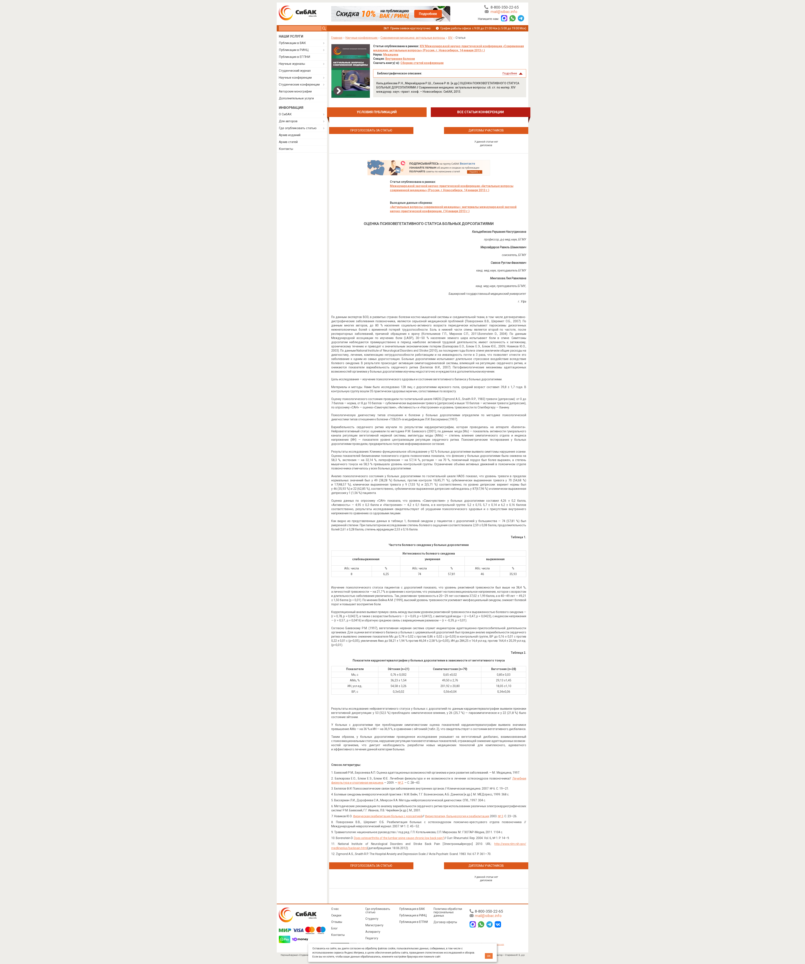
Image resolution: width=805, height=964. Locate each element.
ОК (489, 956)
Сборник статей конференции (422, 63)
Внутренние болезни (400, 58)
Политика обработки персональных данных (448, 912)
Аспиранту (372, 931)
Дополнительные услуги (296, 98)
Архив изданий (289, 135)
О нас (335, 909)
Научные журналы (292, 64)
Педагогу (371, 938)
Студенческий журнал (295, 71)
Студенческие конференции (299, 84)
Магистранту (374, 925)
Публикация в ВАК (412, 909)
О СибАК (285, 114)
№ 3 (500, 816)
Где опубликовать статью (298, 128)
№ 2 (400, 782)
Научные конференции (295, 77)
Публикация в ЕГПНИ (294, 57)
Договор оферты (445, 922)
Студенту (371, 918)
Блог (334, 928)
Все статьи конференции (480, 112)
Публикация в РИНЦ (413, 915)
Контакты (286, 149)
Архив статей (288, 142)
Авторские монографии (295, 91)
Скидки (336, 915)
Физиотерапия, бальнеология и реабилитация (457, 816)
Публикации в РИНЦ (294, 50)
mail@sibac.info (504, 11)
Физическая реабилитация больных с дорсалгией (387, 816)
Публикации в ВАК (292, 43)
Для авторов (288, 121)
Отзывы (336, 922)
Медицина (390, 54)
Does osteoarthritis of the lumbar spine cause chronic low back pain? (399, 838)
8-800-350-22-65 (505, 7)
